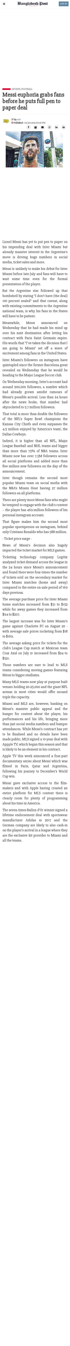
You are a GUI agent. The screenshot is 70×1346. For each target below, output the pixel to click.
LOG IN (63, 4)
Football (26, 89)
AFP (19, 119)
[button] (4, 3)
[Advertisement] (35, 52)
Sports (16, 89)
